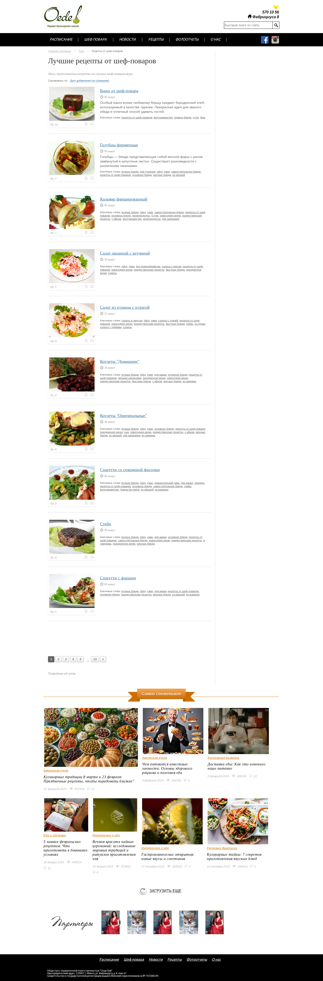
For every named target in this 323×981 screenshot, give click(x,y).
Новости (127, 40)
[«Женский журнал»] (112, 922)
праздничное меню (154, 378)
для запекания (170, 218)
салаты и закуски (132, 320)
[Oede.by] (66, 16)
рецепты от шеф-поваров (137, 117)
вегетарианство (163, 117)
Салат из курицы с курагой (125, 307)
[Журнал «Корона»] (138, 922)
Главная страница (59, 51)
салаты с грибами (111, 327)
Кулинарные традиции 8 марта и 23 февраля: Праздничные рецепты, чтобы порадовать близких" (89, 779)
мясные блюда (162, 175)
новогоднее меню (170, 215)
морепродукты (141, 215)
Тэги (82, 51)
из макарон (161, 489)
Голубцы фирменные (119, 145)
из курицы (201, 323)
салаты (112, 273)
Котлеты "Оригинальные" (123, 415)
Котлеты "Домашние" (119, 361)
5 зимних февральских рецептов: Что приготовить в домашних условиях (65, 848)
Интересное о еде (106, 835)
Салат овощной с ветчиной (125, 253)
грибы (189, 323)
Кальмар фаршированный (123, 199)
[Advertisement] (134, 637)
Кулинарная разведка (223, 758)
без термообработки (148, 266)
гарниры (199, 483)
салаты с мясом (171, 266)
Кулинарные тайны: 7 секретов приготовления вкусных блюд (234, 856)
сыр (126, 432)
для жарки (160, 374)
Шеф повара (95, 40)
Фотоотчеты (187, 40)
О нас (215, 40)
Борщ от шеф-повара (119, 90)
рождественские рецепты (149, 269)
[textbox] (248, 25)
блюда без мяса (130, 489)
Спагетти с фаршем (118, 578)
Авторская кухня (56, 770)
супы (196, 117)
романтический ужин (166, 483)
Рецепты (156, 40)
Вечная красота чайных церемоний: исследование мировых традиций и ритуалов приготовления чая (114, 850)
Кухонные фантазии (222, 848)
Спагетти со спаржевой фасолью (130, 469)
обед (159, 171)
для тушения (147, 171)
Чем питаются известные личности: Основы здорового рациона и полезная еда (167, 768)
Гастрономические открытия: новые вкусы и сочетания (167, 856)
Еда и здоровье (55, 835)
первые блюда (182, 117)
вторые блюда (130, 171)
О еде (154, 215)
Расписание (61, 40)
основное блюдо (142, 175)
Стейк (105, 523)
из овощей (178, 175)
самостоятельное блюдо (186, 171)
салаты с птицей (168, 320)
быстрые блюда (175, 269)
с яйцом (116, 218)
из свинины (189, 381)
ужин (167, 171)
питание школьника (129, 378)
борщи (204, 117)
